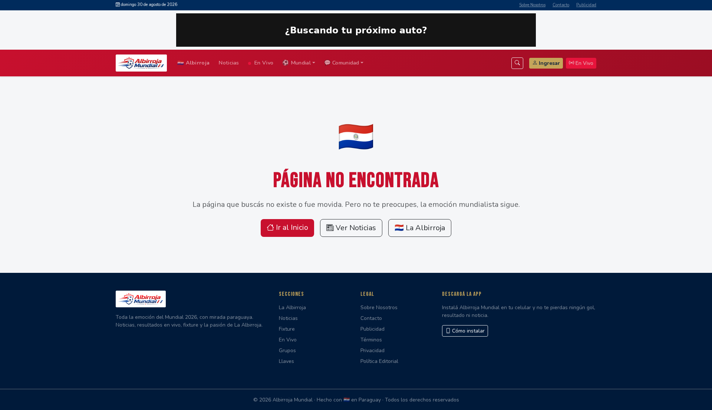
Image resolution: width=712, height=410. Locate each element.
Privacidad (372, 350)
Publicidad (586, 5)
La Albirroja (292, 307)
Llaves (286, 361)
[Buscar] (517, 63)
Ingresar (549, 63)
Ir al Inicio (291, 227)
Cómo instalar (468, 330)
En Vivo (263, 62)
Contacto (561, 5)
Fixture (287, 329)
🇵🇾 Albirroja (193, 62)
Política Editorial (379, 361)
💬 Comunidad (341, 62)
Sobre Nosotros (532, 5)
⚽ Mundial (296, 62)
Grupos (287, 350)
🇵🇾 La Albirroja (420, 228)
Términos (371, 339)
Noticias (228, 62)
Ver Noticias (355, 228)
